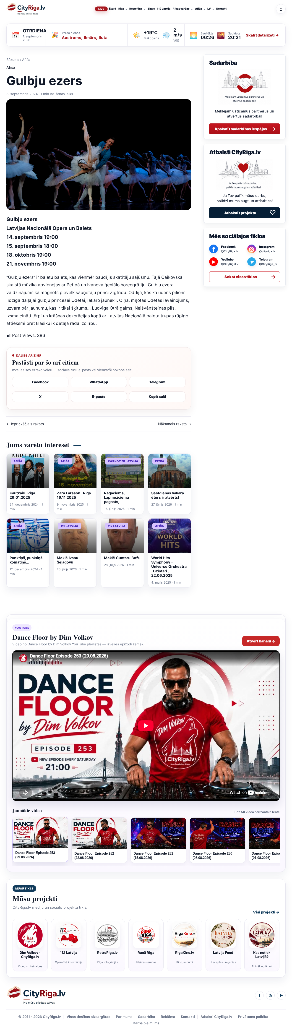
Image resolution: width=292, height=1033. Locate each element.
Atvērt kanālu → (261, 641)
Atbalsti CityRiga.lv (216, 1017)
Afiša (198, 8)
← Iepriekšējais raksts (25, 424)
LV (209, 8)
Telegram (157, 382)
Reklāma (168, 1017)
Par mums (124, 1017)
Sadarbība (146, 1017)
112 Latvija (163, 8)
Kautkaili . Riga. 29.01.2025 (23, 495)
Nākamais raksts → (174, 424)
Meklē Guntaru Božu (122, 558)
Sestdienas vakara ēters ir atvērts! (167, 495)
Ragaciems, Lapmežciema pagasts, (116, 497)
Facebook (40, 382)
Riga (121, 8)
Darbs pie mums (146, 1023)
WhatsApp (98, 382)
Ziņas (151, 8)
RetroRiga (135, 8)
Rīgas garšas (181, 8)
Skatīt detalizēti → (262, 35)
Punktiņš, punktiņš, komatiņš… (26, 560)
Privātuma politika (253, 1017)
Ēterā (112, 8)
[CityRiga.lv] (36, 995)
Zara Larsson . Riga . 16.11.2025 (75, 495)
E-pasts (98, 396)
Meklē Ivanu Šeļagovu (67, 560)
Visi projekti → (266, 912)
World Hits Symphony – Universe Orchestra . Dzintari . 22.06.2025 (169, 567)
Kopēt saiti (157, 397)
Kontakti (221, 8)
